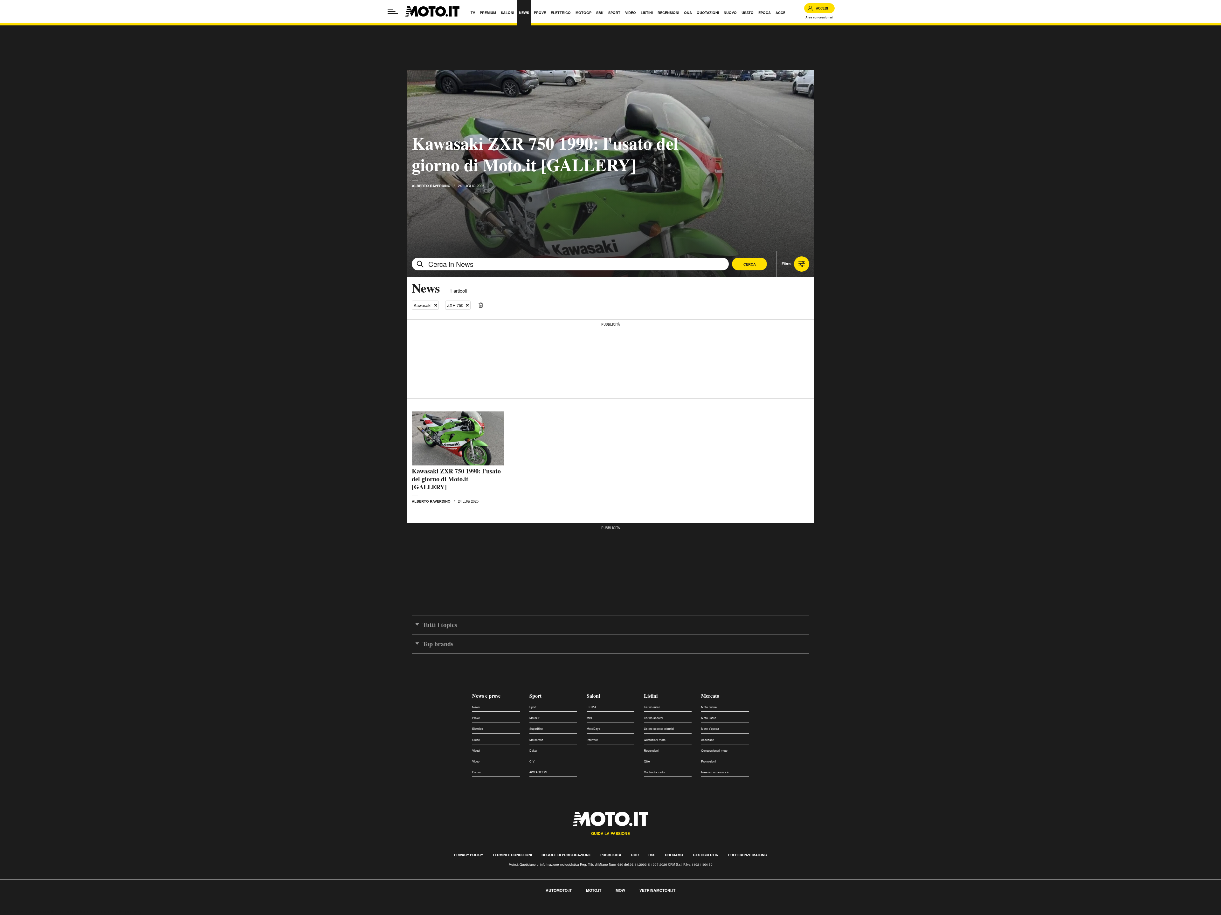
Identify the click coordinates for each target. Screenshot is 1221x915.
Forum (476, 772)
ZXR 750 (455, 305)
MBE (590, 718)
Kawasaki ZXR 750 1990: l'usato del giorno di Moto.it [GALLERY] (545, 154)
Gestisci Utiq (706, 854)
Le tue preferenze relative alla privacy (99, 911)
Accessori (707, 740)
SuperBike (536, 729)
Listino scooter (653, 718)
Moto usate (708, 718)
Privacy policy (468, 854)
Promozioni (708, 761)
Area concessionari (819, 17)
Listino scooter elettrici (659, 729)
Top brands (438, 643)
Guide (476, 740)
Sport (535, 695)
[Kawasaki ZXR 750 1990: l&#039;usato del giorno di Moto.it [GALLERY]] (458, 438)
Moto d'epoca (710, 729)
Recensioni (651, 751)
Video (475, 761)
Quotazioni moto (655, 740)
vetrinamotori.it (657, 890)
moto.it (593, 890)
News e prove (486, 695)
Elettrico (477, 729)
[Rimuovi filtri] (481, 305)
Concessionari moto (714, 751)
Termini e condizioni (512, 854)
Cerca (749, 264)
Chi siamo (674, 854)
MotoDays (593, 729)
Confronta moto (654, 772)
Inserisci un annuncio (715, 772)
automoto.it (559, 890)
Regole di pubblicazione (566, 854)
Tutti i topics (440, 624)
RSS (651, 854)
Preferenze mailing (747, 854)
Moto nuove (709, 707)
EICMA (591, 707)
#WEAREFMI (538, 772)
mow (620, 890)
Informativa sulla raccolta (28, 911)
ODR (635, 854)
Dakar (533, 751)
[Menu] (392, 11)
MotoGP (534, 718)
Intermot (592, 740)
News (476, 707)
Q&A (647, 761)
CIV (532, 761)
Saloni (593, 695)
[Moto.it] (432, 11)
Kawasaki (422, 305)
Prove (476, 718)
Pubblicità (610, 854)
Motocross (536, 740)
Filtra (786, 264)
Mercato (710, 695)
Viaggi (476, 751)
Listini (651, 695)
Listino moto (652, 707)
